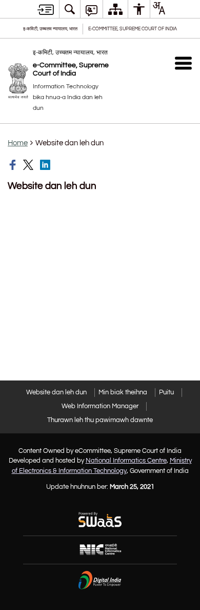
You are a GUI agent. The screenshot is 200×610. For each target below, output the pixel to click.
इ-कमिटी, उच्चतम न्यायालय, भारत (50, 29)
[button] (183, 63)
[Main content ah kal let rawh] (45, 9)
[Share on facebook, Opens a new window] (14, 165)
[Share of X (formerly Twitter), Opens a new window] (29, 165)
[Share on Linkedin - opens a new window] (46, 165)
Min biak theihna (122, 392)
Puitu (166, 392)
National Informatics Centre (126, 460)
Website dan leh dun (56, 392)
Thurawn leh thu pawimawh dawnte (100, 420)
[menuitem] (69, 9)
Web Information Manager (100, 406)
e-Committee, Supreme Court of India (132, 29)
